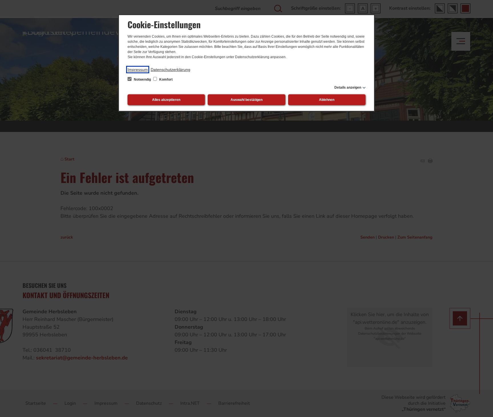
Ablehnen (326, 100)
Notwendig (142, 80)
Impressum (138, 69)
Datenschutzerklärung (170, 69)
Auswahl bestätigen (246, 100)
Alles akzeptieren (166, 100)
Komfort (165, 80)
